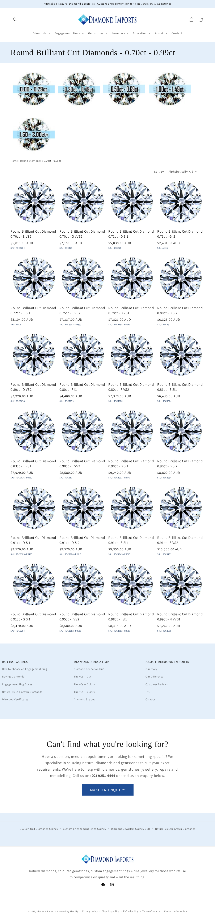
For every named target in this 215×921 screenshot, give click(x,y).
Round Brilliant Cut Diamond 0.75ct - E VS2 (82, 310)
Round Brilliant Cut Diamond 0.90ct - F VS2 (82, 463)
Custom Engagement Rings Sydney (84, 829)
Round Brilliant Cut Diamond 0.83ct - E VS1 (33, 463)
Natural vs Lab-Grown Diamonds (22, 692)
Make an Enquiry (107, 789)
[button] (15, 19)
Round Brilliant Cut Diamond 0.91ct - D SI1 (33, 540)
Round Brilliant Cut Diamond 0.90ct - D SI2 (180, 463)
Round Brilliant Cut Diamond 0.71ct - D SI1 (131, 234)
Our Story (151, 669)
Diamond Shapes (84, 699)
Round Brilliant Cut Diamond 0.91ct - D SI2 (82, 540)
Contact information (175, 911)
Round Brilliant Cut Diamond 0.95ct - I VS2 (82, 616)
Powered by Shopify (67, 911)
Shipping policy (110, 911)
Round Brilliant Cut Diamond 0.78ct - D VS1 (131, 310)
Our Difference (154, 676)
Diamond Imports (46, 911)
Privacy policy (90, 911)
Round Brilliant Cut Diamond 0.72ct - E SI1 (33, 310)
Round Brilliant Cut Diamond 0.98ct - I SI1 (131, 616)
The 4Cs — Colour (84, 684)
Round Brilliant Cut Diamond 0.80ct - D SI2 (180, 310)
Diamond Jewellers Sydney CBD (130, 829)
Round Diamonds (30, 161)
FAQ (148, 692)
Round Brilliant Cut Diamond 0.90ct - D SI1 (131, 463)
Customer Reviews (157, 684)
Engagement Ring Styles (17, 684)
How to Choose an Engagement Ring (24, 669)
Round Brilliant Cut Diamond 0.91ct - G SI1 (33, 616)
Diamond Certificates (15, 699)
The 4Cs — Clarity (84, 692)
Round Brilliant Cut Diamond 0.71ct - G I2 (180, 234)
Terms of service (151, 911)
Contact (150, 699)
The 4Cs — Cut (82, 676)
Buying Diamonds (13, 676)
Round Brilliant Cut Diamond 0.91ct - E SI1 (131, 540)
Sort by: (159, 171)
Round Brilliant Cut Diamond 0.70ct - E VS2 (33, 234)
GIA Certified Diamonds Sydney (39, 829)
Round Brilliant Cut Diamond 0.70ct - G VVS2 (82, 234)
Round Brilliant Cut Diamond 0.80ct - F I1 (82, 387)
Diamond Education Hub (89, 669)
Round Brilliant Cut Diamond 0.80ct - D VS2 (33, 387)
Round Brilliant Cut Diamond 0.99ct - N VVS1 (180, 616)
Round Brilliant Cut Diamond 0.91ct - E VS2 (180, 540)
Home (14, 161)
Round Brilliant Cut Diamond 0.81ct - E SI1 (180, 387)
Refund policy (130, 911)
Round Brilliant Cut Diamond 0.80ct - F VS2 (131, 387)
